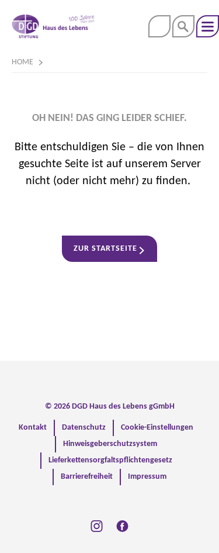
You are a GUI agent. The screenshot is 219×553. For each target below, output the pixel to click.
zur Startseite (105, 248)
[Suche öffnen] (183, 26)
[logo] (53, 26)
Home (22, 62)
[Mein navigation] (207, 26)
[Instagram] (97, 526)
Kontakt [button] (159, 26)
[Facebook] (122, 526)
